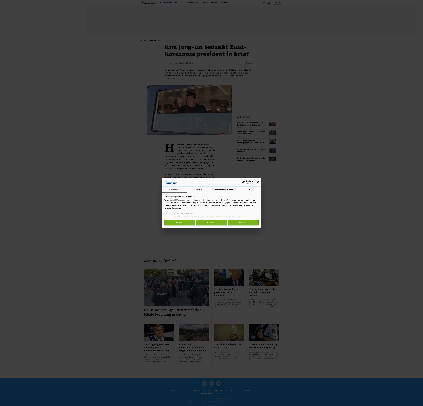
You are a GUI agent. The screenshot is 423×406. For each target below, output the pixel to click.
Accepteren (243, 223)
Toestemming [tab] (174, 189)
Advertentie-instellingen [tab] (224, 189)
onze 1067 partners (177, 200)
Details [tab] (199, 189)
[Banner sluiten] (258, 182)
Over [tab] (248, 189)
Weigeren (180, 223)
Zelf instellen (210, 223)
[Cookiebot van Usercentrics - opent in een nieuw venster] (243, 182)
